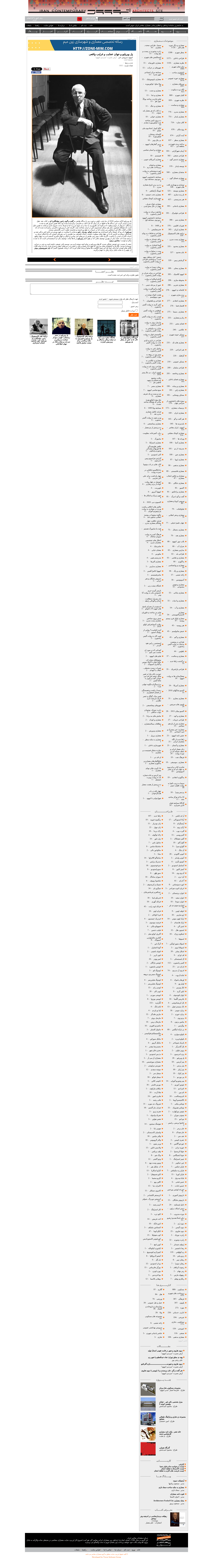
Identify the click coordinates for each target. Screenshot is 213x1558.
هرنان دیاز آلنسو (155, 1108)
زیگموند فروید (155, 820)
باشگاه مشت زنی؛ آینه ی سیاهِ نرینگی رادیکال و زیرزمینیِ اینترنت (106, 340)
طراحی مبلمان (178, 368)
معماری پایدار (179, 117)
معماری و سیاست (177, 105)
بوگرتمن (181, 1026)
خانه (91, 25)
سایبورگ (158, 439)
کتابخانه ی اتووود (177, 290)
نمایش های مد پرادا (153, 716)
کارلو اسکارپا (156, 1170)
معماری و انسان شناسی (152, 150)
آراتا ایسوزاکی (178, 820)
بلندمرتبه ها (179, 424)
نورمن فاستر (156, 1085)
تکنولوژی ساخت (178, 72)
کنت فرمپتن (156, 1219)
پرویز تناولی (179, 1050)
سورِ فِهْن (157, 873)
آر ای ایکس (180, 816)
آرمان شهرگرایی (178, 151)
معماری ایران (179, 413)
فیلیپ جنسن (156, 930)
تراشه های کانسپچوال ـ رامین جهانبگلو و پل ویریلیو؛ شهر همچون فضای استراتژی (38, 339)
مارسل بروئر (156, 1018)
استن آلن (181, 926)
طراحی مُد (180, 554)
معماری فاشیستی (177, 471)
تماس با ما (73, 25)
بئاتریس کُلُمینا (178, 999)
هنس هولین (156, 1119)
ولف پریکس (156, 1151)
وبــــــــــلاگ (32, 31)
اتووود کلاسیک (178, 274)
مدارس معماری (178, 550)
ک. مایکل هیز (155, 1167)
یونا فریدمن (156, 1275)
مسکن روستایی (178, 395)
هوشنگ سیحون (155, 1124)
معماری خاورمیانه (154, 63)
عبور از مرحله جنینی (153, 285)
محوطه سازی (179, 280)
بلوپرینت (158, 488)
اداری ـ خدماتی (178, 1312)
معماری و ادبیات (178, 601)
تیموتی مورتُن (179, 1115)
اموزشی (181, 1329)
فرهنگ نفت (179, 757)
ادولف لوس (179, 911)
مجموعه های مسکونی (153, 1316)
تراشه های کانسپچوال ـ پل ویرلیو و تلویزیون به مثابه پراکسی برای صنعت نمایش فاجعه (84, 339)
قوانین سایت (48, 25)
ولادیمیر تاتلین (155, 1148)
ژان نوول (157, 827)
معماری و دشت (155, 91)
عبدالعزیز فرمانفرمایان (152, 892)
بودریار (84, 232)
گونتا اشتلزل (156, 948)
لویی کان (157, 991)
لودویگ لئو (157, 970)
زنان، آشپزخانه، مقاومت (152, 433)
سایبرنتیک (157, 546)
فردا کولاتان (156, 915)
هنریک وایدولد (155, 1115)
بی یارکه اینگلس (178, 1029)
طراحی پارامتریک (177, 669)
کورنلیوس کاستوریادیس (152, 1239)
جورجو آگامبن (178, 1144)
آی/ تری (181, 877)
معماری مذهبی (178, 465)
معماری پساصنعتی (154, 424)
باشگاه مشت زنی (154, 586)
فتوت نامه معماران (177, 1494)
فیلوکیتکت (180, 509)
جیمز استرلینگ (178, 1159)
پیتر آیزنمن (180, 1062)
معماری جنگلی (178, 483)
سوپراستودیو (156, 869)
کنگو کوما (157, 1231)
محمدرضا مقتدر (154, 1047)
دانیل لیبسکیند (178, 1205)
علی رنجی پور (177, 1360)
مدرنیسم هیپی (155, 558)
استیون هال (180, 930)
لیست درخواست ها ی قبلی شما (172, 1466)
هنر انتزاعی (179, 350)
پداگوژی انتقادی (178, 777)
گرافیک (181, 356)
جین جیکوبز (179, 1163)
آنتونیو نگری (179, 862)
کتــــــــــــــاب (77, 31)
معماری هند (180, 535)
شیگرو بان (157, 888)
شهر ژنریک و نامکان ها (152, 495)
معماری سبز (179, 220)
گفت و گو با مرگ (177, 496)
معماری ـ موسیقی (177, 762)
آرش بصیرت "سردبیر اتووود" (172, 1353)
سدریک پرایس (155, 862)
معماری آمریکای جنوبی (152, 159)
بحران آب (180, 546)
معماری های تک (178, 343)
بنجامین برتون (114, 241)
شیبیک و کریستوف (153, 884)
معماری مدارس (155, 566)
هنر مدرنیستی (178, 199)
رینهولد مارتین (178, 1275)
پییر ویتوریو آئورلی (177, 1081)
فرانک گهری (156, 902)
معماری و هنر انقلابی (176, 515)
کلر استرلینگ (156, 1209)
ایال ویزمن (180, 988)
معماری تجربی (178, 285)
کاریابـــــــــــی (62, 31)
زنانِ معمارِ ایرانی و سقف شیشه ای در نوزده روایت (177, 751)
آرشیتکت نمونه (178, 1481)
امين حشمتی (164, 1421)
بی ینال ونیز (156, 140)
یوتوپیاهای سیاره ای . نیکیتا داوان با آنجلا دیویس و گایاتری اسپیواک (151, 662)
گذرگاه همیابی (164, 1448)
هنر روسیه (180, 625)
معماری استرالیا (155, 443)
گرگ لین (157, 944)
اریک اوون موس (178, 919)
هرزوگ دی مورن (154, 1104)
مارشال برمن (155, 1022)
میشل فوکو (156, 1077)
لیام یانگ (157, 1007)
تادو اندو (181, 1089)
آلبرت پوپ (180, 831)
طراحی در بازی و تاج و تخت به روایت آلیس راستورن (152, 343)
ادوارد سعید (179, 898)
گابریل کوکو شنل (154, 934)
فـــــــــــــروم (166, 31)
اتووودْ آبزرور (156, 492)
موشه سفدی (156, 1069)
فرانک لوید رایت (154, 906)
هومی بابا (157, 1129)
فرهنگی (181, 1299)
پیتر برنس (180, 1066)
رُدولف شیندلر (178, 1244)
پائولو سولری (179, 1034)
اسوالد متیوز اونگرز (177, 944)
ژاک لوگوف (156, 835)
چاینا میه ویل (179, 1178)
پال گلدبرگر (180, 1047)
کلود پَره (157, 1214)
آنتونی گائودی (179, 854)
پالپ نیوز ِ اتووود (178, 541)
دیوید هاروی (179, 1231)
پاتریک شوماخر (178, 1043)
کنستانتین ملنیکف (154, 1227)
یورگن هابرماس (155, 1267)
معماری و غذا (156, 95)
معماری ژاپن (179, 390)
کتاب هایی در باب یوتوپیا (152, 464)
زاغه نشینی (180, 575)
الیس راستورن (178, 963)
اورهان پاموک (179, 980)
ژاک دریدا (157, 831)
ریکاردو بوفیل (179, 1279)
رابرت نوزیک (179, 1235)
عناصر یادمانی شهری (154, 1333)
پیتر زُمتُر (180, 1069)
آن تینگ (181, 850)
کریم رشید (157, 1205)
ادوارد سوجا (179, 902)
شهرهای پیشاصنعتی (153, 705)
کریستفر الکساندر (154, 1195)
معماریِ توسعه (178, 191)
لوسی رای (157, 988)
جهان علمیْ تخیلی (177, 523)
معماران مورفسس (154, 1062)
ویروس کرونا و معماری (175, 501)
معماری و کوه (178, 716)
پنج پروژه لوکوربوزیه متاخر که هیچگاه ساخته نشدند (152, 402)
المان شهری (179, 95)
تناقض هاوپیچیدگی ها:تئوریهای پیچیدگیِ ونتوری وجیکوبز (153, 449)
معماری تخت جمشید (153, 195)
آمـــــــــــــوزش (122, 31)
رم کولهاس (180, 1252)
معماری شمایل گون (177, 178)
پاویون (182, 1303)
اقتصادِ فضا (180, 306)
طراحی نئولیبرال (177, 213)
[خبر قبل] (54, 260)
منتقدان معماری (178, 172)
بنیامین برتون (179, 1022)
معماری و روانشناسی (176, 565)
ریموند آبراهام (179, 1267)
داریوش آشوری (178, 1195)
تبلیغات (28, 25)
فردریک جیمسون (154, 919)
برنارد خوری (179, 1014)
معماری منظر (179, 140)
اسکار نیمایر (179, 951)
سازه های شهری (178, 67)
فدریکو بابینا (156, 898)
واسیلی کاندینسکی (153, 1132)
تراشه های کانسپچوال (175, 233)
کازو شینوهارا (156, 1174)
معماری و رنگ (178, 571)
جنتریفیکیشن (156, 229)
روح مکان (180, 129)
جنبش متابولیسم (178, 631)
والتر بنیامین (156, 1136)
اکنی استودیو (156, 455)
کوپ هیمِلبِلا (156, 1235)
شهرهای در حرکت (154, 68)
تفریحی (181, 1317)
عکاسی (181, 330)
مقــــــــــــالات (151, 31)
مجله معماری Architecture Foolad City (168, 1501)
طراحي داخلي (178, 58)
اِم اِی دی (180, 967)
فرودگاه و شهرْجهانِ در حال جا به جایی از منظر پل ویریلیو (129, 340)
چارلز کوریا (180, 1174)
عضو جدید (103, 299)
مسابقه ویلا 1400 (154, 408)
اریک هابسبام (179, 922)
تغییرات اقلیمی (178, 226)
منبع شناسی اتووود (154, 390)
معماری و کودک (155, 720)
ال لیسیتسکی (179, 959)
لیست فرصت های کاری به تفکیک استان (169, 1471)
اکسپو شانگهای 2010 (176, 690)
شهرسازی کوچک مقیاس (152, 198)
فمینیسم (157, 156)
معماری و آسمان (177, 745)
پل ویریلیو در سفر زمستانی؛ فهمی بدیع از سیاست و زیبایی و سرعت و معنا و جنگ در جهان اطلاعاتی (61, 339)
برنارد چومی (179, 1010)
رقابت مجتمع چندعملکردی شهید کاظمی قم (154, 380)
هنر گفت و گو (178, 419)
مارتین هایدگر (156, 1014)
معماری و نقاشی (177, 558)
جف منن (181, 1136)
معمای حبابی (156, 550)
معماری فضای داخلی (176, 379)
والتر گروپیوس (155, 1140)
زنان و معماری (178, 318)
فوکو (90, 232)
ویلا (161, 1312)
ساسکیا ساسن (155, 846)
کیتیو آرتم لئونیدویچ (154, 1252)
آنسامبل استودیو (178, 865)
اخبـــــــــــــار (48, 31)
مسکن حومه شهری (176, 335)
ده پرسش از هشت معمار (151, 784)
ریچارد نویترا (179, 1264)
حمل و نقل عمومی (155, 1303)
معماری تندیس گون (177, 159)
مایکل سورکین (155, 1039)
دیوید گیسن (179, 1227)
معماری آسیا (179, 443)
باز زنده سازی (179, 195)
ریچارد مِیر (180, 1260)
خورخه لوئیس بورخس (175, 1190)
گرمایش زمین (179, 260)
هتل (160, 1294)
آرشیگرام (180, 823)
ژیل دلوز (157, 839)
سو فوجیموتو (156, 865)
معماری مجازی (178, 698)
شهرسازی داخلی (154, 745)
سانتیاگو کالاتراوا (155, 858)
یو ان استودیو (156, 1264)
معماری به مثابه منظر (152, 740)
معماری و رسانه (178, 386)
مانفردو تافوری (155, 1026)
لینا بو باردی (156, 1010)
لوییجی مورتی (155, 995)
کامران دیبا (157, 1186)
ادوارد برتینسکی (178, 893)
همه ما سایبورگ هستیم (152, 529)
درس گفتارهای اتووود (153, 144)
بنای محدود (180, 252)
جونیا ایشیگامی (178, 1155)
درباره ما (61, 25)
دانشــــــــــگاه (136, 31)
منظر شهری (179, 52)
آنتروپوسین (180, 580)
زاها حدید (157, 816)
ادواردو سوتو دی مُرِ (176, 905)
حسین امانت (179, 1186)
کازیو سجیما (156, 1178)
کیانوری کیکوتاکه (154, 1248)
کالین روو (157, 1182)
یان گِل (158, 1260)
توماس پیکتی (179, 1104)
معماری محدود (178, 246)
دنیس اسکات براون (177, 1208)
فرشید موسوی (155, 922)
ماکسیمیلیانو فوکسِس (152, 1033)
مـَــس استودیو (155, 1054)
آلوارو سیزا (180, 846)
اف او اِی (181, 955)
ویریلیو (128, 232)
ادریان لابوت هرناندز (176, 888)
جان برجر (180, 1129)
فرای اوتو (157, 911)
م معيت (162, 1436)
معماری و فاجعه (178, 373)
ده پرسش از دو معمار (152, 427)
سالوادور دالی (155, 850)
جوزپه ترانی (179, 1148)
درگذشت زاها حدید (177, 661)
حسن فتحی (179, 1182)
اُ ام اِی (181, 881)
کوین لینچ (157, 1244)
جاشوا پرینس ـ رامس (176, 1123)
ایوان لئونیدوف (178, 995)
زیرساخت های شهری (176, 1293)
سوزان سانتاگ (155, 877)
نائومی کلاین (156, 1081)
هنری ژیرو (157, 1111)
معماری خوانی (155, 117)
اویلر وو (181, 984)
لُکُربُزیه (158, 1003)
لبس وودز (157, 959)
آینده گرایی (180, 135)
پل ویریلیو (180, 1058)
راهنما (37, 25)
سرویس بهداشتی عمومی (152, 1328)
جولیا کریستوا (179, 1151)
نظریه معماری (178, 63)
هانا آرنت (157, 1092)
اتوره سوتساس (178, 884)
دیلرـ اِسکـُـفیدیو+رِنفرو (175, 1218)
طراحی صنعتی (178, 156)
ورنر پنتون (157, 1144)
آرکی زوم (180, 827)
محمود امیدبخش (165, 1406)
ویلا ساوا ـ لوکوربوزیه (153, 84)
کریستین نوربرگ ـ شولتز (151, 1199)
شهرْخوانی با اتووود (154, 798)
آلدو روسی (180, 835)
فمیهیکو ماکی (156, 926)
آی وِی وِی (180, 873)
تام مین (181, 1092)
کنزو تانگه (157, 1224)
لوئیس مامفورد (155, 967)
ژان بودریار (156, 823)
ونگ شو (158, 1155)
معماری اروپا (179, 459)
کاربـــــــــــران (92, 31)
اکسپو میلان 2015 (177, 711)
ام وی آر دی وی (178, 970)
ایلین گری (180, 991)
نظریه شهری (179, 100)
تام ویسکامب (179, 1096)
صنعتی (181, 1333)
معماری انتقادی (178, 301)
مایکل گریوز (156, 1043)
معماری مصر (156, 386)
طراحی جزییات (178, 720)
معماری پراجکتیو (177, 492)
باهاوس (181, 651)
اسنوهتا (181, 939)
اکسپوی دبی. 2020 (154, 502)
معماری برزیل (155, 736)
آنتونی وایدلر (179, 858)
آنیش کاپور (180, 869)
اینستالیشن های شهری (152, 57)
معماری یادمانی (178, 206)
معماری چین (179, 455)
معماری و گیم (179, 637)
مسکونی (181, 1289)
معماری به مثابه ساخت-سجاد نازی (171, 1487)
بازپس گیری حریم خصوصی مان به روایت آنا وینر (151, 593)
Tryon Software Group (112, 1557)
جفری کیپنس (179, 1140)
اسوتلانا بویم (179, 948)
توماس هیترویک (178, 1108)
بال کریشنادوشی (177, 1003)
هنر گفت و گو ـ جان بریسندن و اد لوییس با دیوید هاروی (162, 1371)
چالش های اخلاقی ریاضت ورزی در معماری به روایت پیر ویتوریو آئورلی (151, 509)
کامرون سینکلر (155, 1191)
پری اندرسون (179, 1054)
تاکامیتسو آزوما (178, 1100)
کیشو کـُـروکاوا (155, 1256)
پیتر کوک (181, 1073)
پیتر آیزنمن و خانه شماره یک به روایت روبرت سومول (152, 777)
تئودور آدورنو (179, 1085)
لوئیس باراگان (155, 963)
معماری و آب (179, 608)
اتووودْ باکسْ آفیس (154, 571)
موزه (182, 1308)
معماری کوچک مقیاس (175, 433)
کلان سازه (180, 122)
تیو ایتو (181, 1119)
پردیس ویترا (179, 792)
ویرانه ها (180, 439)
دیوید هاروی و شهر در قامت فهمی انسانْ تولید (165, 1351)
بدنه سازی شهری (177, 295)
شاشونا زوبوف (155, 881)
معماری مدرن (178, 112)
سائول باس (156, 843)
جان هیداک (180, 1132)
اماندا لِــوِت (180, 975)
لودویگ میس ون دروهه (152, 974)
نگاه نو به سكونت (177, 90)
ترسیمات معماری (177, 408)
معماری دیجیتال (178, 530)
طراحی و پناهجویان (153, 301)
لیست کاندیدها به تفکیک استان (172, 1469)
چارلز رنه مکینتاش (177, 1170)
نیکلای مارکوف (155, 1089)
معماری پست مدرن (176, 239)
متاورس (158, 554)
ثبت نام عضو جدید (176, 19)
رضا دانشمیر (179, 1248)
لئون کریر (157, 955)
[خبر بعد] (109, 260)
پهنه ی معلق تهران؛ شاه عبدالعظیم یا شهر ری (165, 1357)
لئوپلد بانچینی (156, 951)
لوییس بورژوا (155, 999)
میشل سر (157, 1073)
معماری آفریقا (156, 562)
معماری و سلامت (177, 656)
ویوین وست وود (155, 1163)
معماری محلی (179, 268)
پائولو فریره (179, 1039)
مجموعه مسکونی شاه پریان (170, 1388)
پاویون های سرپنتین (177, 704)
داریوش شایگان (178, 1200)
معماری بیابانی (178, 593)
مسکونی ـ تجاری (178, 1322)
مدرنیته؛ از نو (179, 449)
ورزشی (159, 1299)
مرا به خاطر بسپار (128, 311)
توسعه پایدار (179, 166)
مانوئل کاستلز (155, 1029)
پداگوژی (181, 562)
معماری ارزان (179, 229)
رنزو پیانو (181, 1256)
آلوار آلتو (181, 843)
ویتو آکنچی (156, 1159)
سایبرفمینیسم (156, 575)
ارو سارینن (180, 915)
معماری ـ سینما (178, 312)
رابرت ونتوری (179, 1240)
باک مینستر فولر (178, 1007)
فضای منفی (179, 324)
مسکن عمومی (178, 362)
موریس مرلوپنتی (154, 1066)
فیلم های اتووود (155, 656)
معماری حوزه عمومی (176, 78)
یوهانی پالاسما (155, 1279)
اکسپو (182, 488)
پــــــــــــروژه (181, 31)
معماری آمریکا (178, 685)
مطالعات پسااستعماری (152, 724)
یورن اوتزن (156, 1271)
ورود (133, 1550)
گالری (160, 1289)
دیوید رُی (181, 1224)
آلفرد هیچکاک (179, 839)
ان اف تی (157, 757)
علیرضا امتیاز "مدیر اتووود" (169, 1390)
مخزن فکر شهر (155, 1050)
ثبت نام (84, 25)
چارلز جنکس (179, 1167)
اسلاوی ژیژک (179, 934)
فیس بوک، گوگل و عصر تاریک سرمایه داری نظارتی (152, 698)
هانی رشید (157, 1100)
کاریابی (181, 1464)
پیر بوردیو (180, 1077)
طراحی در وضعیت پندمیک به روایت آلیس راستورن (176, 644)
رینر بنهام (180, 1271)
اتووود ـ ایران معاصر (176, 427)
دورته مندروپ (179, 1214)
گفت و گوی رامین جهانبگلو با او (61, 221)
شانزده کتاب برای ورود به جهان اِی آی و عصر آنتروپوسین (175, 769)
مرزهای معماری (178, 84)
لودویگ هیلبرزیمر (154, 980)
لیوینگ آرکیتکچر (155, 191)
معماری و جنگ (155, 106)
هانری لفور (156, 1096)
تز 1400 (158, 226)
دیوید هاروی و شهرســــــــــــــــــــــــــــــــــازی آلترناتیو (162, 1364)
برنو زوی (181, 1018)
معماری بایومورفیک (153, 79)
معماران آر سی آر (154, 1058)
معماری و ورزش (154, 731)
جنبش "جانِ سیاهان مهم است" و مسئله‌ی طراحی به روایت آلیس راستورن (151, 259)
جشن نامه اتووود (177, 736)
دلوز (79, 232)
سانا (159, 854)
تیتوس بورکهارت (178, 1111)
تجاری (159, 1337)
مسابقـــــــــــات (107, 31)
